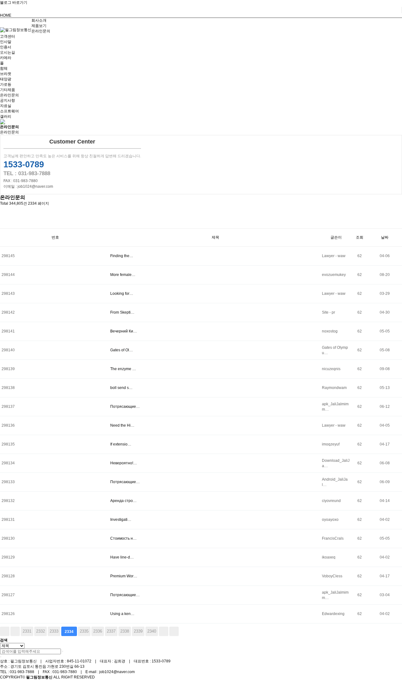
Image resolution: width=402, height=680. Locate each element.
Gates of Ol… (121, 350)
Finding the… (121, 256)
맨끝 (174, 631)
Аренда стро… (123, 501)
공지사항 (7, 100)
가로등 (5, 84)
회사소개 (38, 20)
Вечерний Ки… (123, 331)
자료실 (5, 106)
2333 (54, 631)
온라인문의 (40, 31)
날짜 (384, 237)
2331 (27, 631)
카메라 (5, 58)
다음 (163, 631)
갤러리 (5, 116)
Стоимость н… (123, 538)
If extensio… (120, 444)
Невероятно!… (123, 463)
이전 (15, 631)
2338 (124, 631)
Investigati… (120, 519)
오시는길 (7, 52)
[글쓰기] (3, 222)
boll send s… (121, 388)
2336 (97, 631)
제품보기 (38, 26)
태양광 (5, 79)
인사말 (5, 42)
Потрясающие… (125, 406)
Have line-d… (122, 557)
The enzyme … (123, 369)
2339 (138, 631)
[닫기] (0, 656)
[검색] (62, 651)
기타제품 (7, 90)
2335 (84, 631)
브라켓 (5, 74)
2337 (111, 631)
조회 (359, 237)
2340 (151, 631)
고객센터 (7, 36)
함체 (4, 68)
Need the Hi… (122, 425)
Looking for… (121, 293)
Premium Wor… (123, 576)
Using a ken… (122, 614)
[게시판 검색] (3, 211)
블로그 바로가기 (13, 2)
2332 (40, 631)
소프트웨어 (9, 111)
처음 (4, 631)
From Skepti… (122, 312)
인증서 (5, 47)
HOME (5, 15)
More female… (122, 275)
